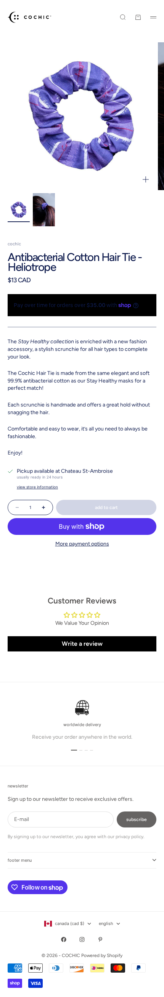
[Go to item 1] (19, 210)
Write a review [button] (82, 643)
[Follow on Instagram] (82, 939)
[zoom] (145, 179)
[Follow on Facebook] (64, 939)
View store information (37, 487)
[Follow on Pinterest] (100, 939)
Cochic (14, 243)
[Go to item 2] (44, 209)
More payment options (82, 544)
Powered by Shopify (101, 955)
